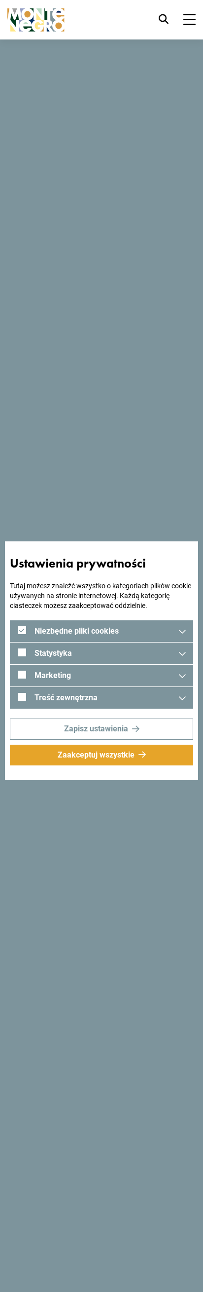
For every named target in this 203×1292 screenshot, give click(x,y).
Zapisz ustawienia (96, 728)
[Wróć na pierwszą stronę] (36, 20)
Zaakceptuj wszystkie (96, 755)
